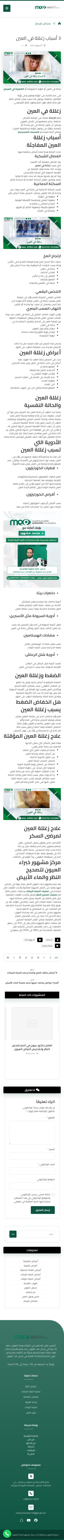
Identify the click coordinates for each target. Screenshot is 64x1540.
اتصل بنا (30, 1454)
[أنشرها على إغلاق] (44, 958)
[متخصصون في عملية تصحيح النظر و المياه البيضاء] (47, 7)
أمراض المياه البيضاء (31, 1274)
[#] (36, 1520)
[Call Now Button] (7, 1534)
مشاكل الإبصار (47, 945)
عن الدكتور (31, 1443)
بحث (13, 1234)
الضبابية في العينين (13, 89)
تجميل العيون (30, 1288)
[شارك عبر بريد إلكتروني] (8, 958)
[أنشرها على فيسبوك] (50, 958)
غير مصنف (31, 1292)
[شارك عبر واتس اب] (14, 958)
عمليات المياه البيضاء (37, 891)
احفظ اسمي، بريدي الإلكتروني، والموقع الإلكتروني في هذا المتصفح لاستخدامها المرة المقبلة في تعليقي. (32, 1198)
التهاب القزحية (31, 1283)
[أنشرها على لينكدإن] (20, 958)
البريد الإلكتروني (46, 1164)
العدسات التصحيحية (28, 132)
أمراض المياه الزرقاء (30, 1279)
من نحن (30, 1439)
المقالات (31, 1450)
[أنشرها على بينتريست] (38, 958)
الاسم (51, 1149)
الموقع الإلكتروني (46, 1179)
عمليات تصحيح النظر (46, 894)
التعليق (50, 1117)
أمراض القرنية (30, 1265)
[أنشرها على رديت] (32, 958)
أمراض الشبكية (30, 1261)
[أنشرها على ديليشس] (26, 958)
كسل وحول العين (30, 1296)
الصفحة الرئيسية (31, 1436)
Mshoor (49, 940)
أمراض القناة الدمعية (30, 1270)
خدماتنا (31, 1446)
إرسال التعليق (43, 1210)
